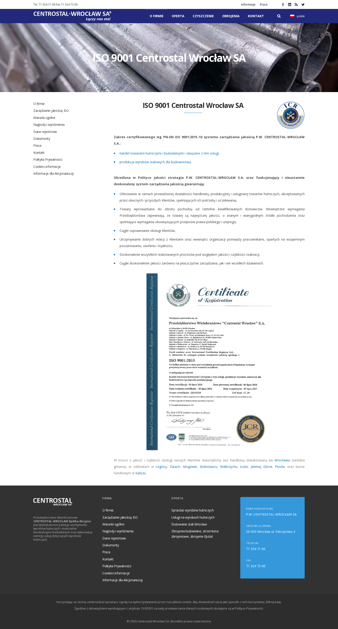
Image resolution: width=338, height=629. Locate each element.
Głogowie (190, 466)
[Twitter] (303, 4)
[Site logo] (72, 16)
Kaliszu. (140, 473)
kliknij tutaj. (273, 602)
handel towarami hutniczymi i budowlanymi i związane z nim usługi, (170, 153)
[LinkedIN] (289, 4)
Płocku (281, 466)
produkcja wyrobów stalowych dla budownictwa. (156, 162)
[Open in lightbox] (209, 361)
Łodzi (244, 466)
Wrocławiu (283, 460)
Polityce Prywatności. (249, 608)
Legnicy (161, 466)
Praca (263, 4)
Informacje (248, 4)
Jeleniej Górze (261, 466)
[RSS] (296, 4)
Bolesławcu (208, 466)
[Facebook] (283, 4)
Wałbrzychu (228, 466)
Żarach (175, 466)
